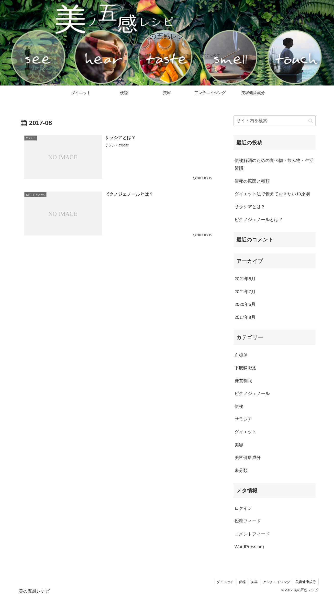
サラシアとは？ (249, 206)
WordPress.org (249, 546)
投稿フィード (247, 521)
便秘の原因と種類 (252, 181)
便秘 (242, 582)
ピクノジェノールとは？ (258, 219)
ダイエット (225, 582)
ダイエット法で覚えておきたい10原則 (272, 194)
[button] (310, 121)
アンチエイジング (276, 582)
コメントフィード (252, 534)
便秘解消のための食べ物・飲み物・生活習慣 (274, 164)
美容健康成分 (305, 582)
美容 (254, 582)
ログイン (243, 508)
